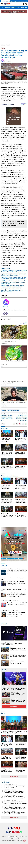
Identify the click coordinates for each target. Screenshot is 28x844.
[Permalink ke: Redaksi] (2, 60)
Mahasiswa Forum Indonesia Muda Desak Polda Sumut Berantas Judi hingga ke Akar (21, 417)
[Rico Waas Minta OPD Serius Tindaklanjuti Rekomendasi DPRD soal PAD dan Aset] (6, 701)
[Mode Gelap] (23, 4)
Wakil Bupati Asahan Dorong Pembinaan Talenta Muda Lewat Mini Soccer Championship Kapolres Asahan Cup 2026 (13, 282)
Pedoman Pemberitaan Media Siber (17, 836)
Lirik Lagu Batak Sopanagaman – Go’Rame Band (13, 568)
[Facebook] (7, 832)
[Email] (4, 313)
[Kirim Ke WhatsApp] (26, 424)
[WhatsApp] (21, 832)
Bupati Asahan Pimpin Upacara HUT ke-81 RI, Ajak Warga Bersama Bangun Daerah (13, 274)
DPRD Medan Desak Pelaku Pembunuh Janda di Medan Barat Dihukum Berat (13, 792)
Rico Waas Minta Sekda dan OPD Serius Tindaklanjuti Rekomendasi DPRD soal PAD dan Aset (18, 694)
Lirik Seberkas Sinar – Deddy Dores (9, 610)
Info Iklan (17, 838)
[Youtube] (18, 832)
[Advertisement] (14, 28)
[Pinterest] (13, 832)
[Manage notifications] (24, 841)
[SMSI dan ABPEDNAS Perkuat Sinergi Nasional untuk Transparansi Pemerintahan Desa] (5, 663)
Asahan (3, 48)
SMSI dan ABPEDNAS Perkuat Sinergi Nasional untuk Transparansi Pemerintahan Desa (18, 662)
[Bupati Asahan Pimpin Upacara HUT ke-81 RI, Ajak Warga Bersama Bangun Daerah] (21, 433)
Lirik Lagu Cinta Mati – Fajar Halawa (10, 600)
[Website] (6, 313)
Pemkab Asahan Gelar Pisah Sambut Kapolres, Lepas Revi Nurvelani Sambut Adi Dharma (12, 286)
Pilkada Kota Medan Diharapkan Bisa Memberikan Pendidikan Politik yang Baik (14, 797)
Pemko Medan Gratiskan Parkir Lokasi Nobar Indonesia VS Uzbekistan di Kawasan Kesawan (15, 802)
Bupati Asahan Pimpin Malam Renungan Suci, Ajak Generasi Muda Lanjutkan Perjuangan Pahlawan (13, 278)
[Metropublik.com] (7, 4)
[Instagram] (15, 832)
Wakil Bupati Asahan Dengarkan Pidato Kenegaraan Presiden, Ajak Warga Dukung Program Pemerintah (11, 290)
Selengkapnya (13, 706)
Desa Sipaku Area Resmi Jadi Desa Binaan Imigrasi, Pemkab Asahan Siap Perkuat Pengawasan (14, 271)
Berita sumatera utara (13, 410)
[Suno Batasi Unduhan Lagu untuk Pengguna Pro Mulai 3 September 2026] (14, 633)
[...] (7, 573)
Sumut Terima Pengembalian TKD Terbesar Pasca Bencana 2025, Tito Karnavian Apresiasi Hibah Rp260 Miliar (18, 656)
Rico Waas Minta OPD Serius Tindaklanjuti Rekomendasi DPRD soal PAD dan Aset (18, 701)
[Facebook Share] (14, 424)
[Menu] (2, 4)
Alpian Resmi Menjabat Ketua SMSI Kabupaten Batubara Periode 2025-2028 (7, 417)
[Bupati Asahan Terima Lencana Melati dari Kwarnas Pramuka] (21, 764)
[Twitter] (10, 832)
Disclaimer (11, 838)
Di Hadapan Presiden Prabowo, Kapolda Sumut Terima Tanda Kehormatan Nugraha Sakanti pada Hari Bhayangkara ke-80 (17, 649)
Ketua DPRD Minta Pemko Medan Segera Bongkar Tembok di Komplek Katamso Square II (14, 813)
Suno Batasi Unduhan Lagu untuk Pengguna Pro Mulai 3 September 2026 (13, 644)
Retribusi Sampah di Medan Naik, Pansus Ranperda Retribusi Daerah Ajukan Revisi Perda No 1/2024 (14, 807)
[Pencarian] (26, 4)
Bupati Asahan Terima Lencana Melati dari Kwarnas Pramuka (20, 770)
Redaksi (5, 60)
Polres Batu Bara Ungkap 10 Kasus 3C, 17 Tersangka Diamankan (14, 786)
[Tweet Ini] (17, 424)
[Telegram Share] (23, 424)
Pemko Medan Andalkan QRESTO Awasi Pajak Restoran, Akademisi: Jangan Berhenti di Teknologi (13, 688)
